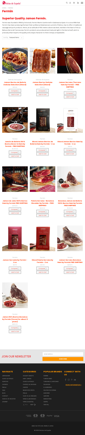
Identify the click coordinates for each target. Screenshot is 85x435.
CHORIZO (5, 384)
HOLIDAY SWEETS (28, 376)
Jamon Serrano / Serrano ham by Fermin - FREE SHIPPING (70, 84)
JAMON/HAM (6, 376)
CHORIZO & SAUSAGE (29, 384)
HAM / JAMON (27, 378)
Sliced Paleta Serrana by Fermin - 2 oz (42, 261)
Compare (14, 91)
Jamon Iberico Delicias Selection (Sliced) (42, 83)
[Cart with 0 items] (78, 3)
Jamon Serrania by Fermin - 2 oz (15, 261)
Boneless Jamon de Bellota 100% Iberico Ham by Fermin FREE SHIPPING (70, 203)
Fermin (45, 376)
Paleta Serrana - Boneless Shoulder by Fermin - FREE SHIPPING (42, 203)
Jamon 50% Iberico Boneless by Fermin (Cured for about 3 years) (15, 319)
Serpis (45, 401)
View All (46, 404)
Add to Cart (15, 94)
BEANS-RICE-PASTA (28, 390)
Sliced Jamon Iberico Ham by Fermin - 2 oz (70, 142)
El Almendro (47, 387)
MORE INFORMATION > (73, 385)
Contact (5, 396)
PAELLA (4, 387)
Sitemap (4, 401)
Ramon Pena (47, 399)
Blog (3, 393)
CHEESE (25, 387)
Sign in (4, 399)
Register (12, 399)
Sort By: (5, 37)
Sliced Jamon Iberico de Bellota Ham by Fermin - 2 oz (42, 142)
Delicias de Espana (49, 390)
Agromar (46, 393)
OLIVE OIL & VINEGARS (30, 396)
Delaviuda (46, 384)
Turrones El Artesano (51, 381)
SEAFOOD (5, 381)
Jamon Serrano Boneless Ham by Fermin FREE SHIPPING (70, 261)
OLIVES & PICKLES (7, 378)
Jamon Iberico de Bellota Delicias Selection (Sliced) (15, 83)
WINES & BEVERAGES (29, 399)
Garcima (46, 396)
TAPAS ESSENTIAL (28, 401)
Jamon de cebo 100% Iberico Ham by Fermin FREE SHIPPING (15, 202)
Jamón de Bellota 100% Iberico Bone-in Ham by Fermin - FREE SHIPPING (15, 143)
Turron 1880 (47, 378)
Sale (3, 390)
